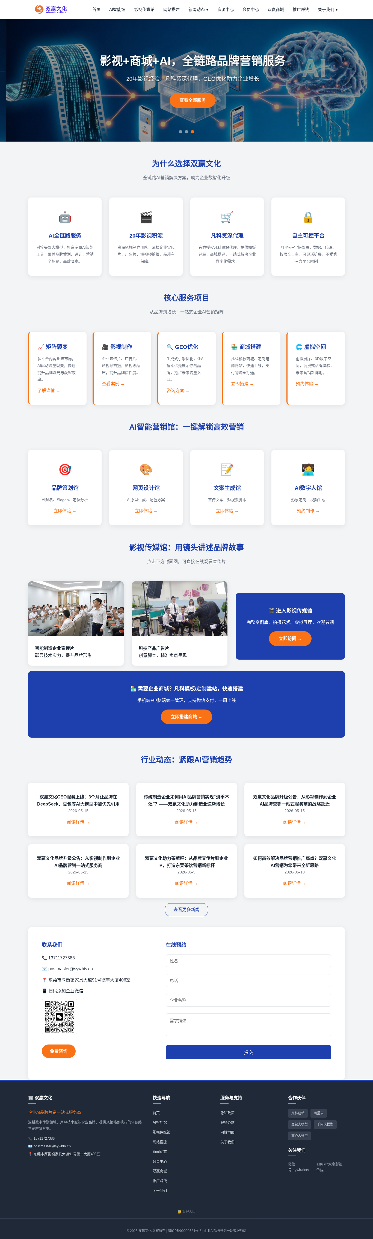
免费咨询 (58, 1051)
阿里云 (319, 1113)
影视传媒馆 (144, 9)
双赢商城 (276, 9)
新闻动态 (196, 9)
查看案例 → (113, 383)
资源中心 (225, 9)
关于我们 (326, 9)
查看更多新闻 (186, 909)
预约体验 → (307, 383)
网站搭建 (171, 9)
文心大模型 (299, 1136)
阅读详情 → (78, 822)
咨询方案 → (178, 390)
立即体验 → (65, 510)
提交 (248, 1052)
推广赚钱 (301, 9)
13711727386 (44, 1138)
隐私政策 (227, 1113)
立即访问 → (290, 638)
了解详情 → (48, 390)
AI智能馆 (117, 9)
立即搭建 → (242, 383)
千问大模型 (325, 1124)
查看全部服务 (186, 100)
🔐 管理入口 (186, 1212)
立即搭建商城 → (186, 716)
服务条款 (227, 1122)
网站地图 (227, 1132)
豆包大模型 (299, 1124)
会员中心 (250, 9)
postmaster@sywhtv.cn (52, 1146)
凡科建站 (297, 1113)
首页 (96, 9)
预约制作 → (308, 510)
